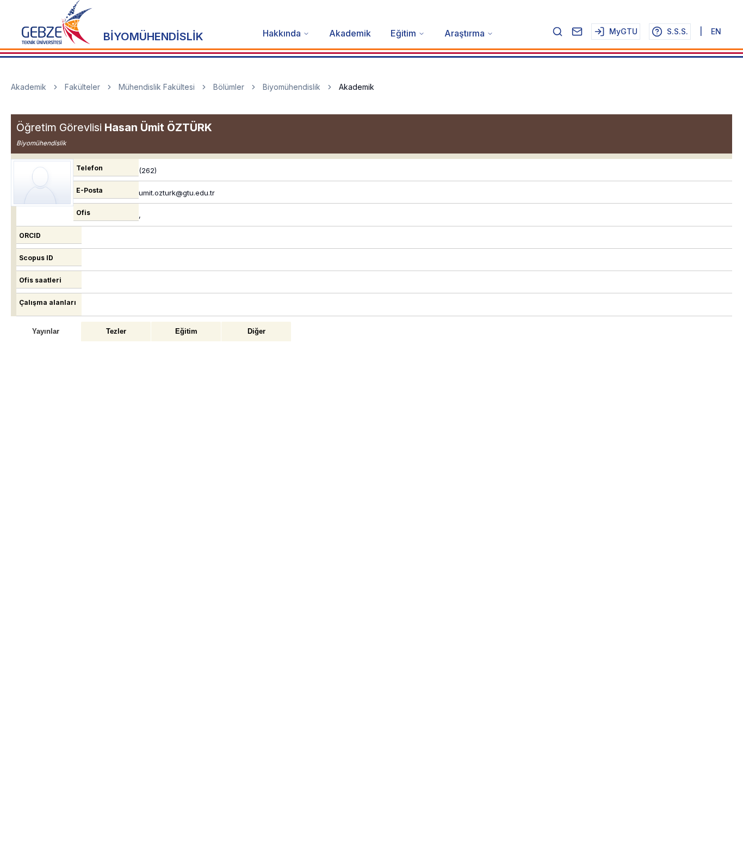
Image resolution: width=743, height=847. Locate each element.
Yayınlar (45, 331)
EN (716, 31)
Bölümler (228, 86)
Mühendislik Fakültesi (157, 86)
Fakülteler (82, 86)
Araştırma (464, 33)
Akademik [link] (356, 86)
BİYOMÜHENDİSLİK (153, 36)
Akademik (350, 33)
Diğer (256, 331)
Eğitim (403, 33)
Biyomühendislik (291, 86)
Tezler (116, 331)
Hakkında (282, 33)
